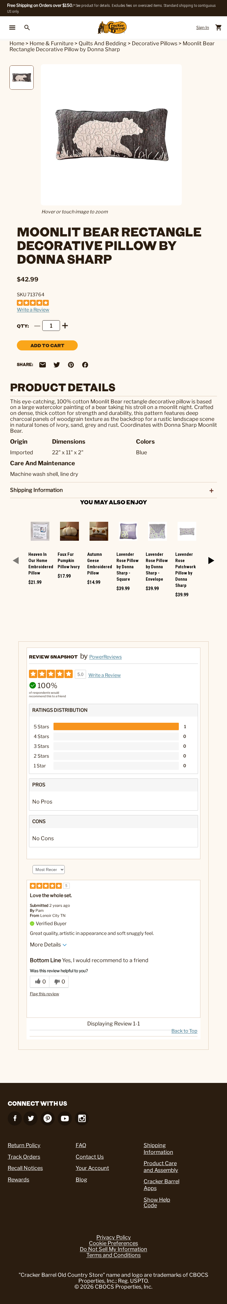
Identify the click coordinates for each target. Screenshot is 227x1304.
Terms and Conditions (113, 1255)
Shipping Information (158, 1148)
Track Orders (24, 1157)
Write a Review (33, 310)
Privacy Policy (113, 1237)
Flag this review (44, 993)
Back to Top (184, 1031)
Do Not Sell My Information (113, 1249)
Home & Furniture (51, 43)
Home (16, 43)
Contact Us (90, 1157)
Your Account (92, 1168)
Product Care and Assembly (161, 1166)
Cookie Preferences (113, 1243)
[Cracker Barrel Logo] (112, 28)
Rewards (18, 1179)
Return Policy (24, 1145)
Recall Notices (25, 1168)
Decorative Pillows (154, 43)
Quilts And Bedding (103, 43)
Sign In (202, 27)
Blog (81, 1179)
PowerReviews (105, 657)
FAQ (81, 1145)
